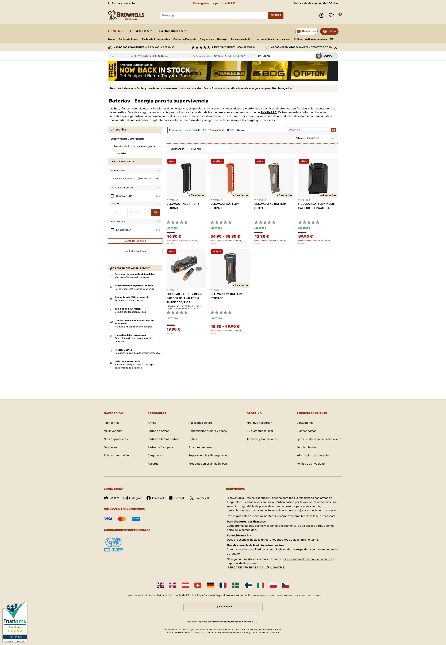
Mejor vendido (113, 431)
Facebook (158, 498)
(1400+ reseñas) (233, 47)
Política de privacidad (311, 463)
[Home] (112, 55)
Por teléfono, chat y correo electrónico (134, 289)
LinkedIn (180, 498)
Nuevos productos (116, 439)
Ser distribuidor (307, 447)
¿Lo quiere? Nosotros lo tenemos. (132, 277)
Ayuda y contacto (123, 3)
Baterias (170, 243)
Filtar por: (300, 138)
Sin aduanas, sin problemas (129, 300)
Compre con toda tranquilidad (130, 312)
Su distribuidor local (260, 431)
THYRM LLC (269, 112)
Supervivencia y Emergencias (208, 455)
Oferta (332, 31)
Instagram (135, 498)
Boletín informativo (116, 455)
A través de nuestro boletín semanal (133, 326)
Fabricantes (171, 31)
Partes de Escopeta (184, 39)
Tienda (113, 31)
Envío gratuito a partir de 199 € (214, 3)
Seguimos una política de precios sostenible (137, 353)
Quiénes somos (306, 431)
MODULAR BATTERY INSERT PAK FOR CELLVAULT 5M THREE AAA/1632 (185, 298)
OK (155, 212)
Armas (111, 39)
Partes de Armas (129, 39)
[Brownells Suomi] (248, 585)
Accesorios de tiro (241, 39)
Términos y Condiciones (262, 439)
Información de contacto (313, 455)
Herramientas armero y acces (273, 39)
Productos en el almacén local (208, 463)
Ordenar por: (177, 148)
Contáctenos (305, 422)
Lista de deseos (332, 15)
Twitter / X (202, 498)
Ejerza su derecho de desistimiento (319, 439)
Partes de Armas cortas (156, 39)
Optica (298, 39)
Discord (114, 498)
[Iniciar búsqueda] (275, 15)
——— (332, 39)
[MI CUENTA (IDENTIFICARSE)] (322, 15)
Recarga (222, 39)
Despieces (139, 31)
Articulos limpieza (316, 39)
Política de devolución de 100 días (316, 3)
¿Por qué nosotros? (259, 422)
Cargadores (207, 39)
